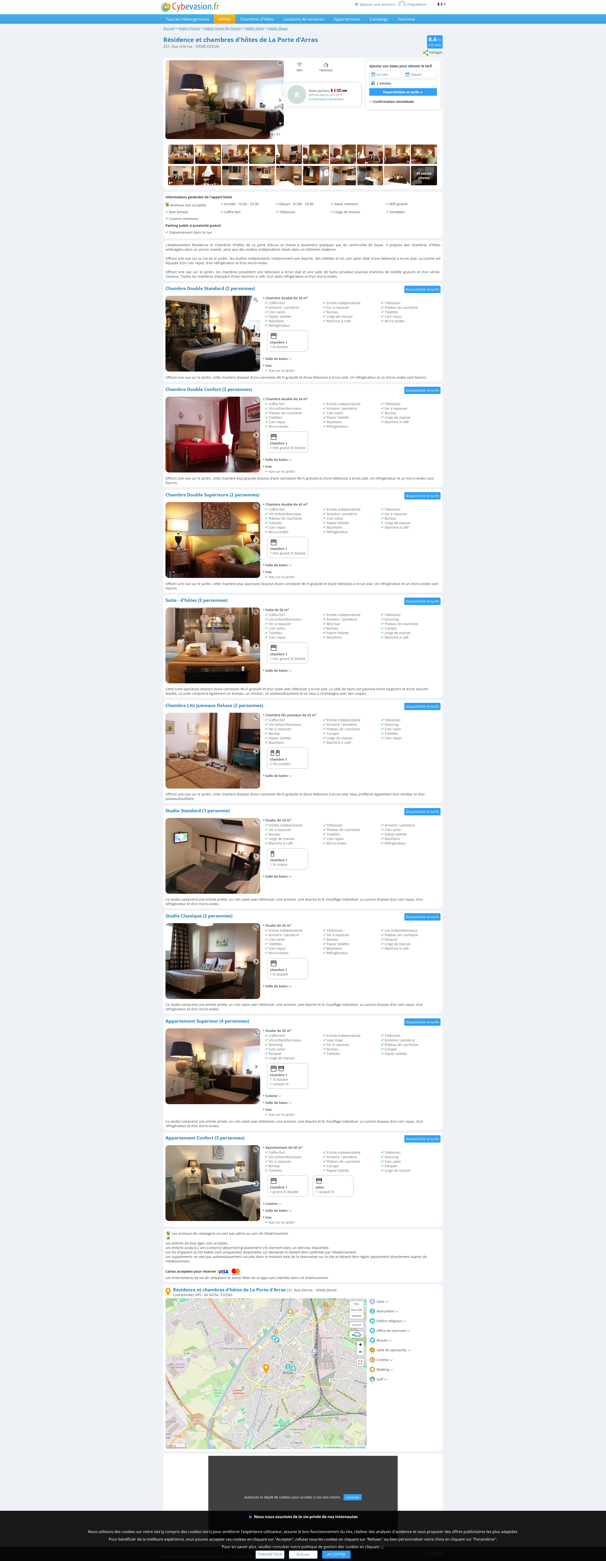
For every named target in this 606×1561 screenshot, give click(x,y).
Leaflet (316, 1447)
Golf (379, 1379)
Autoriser (352, 1497)
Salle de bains (276, 358)
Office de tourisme (391, 1330)
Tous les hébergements (187, 19)
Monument (385, 1311)
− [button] (360, 1352)
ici (382, 1546)
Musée (381, 1340)
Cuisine (271, 1096)
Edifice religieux (389, 1321)
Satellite (356, 1315)
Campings (379, 19)
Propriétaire (416, 4)
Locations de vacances (303, 19)
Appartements (347, 19)
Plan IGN (356, 1309)
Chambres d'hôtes (257, 19)
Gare (380, 1301)
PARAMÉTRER (270, 1554)
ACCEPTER (336, 1554)
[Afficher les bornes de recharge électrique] (356, 1334)
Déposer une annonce (377, 4)
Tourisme (406, 19)
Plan (356, 1304)
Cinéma (382, 1359)
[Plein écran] (360, 1362)
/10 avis (434, 41)
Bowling (382, 1369)
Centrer (356, 1325)
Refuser (303, 1554)
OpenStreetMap (355, 1447)
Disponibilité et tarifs (422, 289)
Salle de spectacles (391, 1350)
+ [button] (360, 1345)
